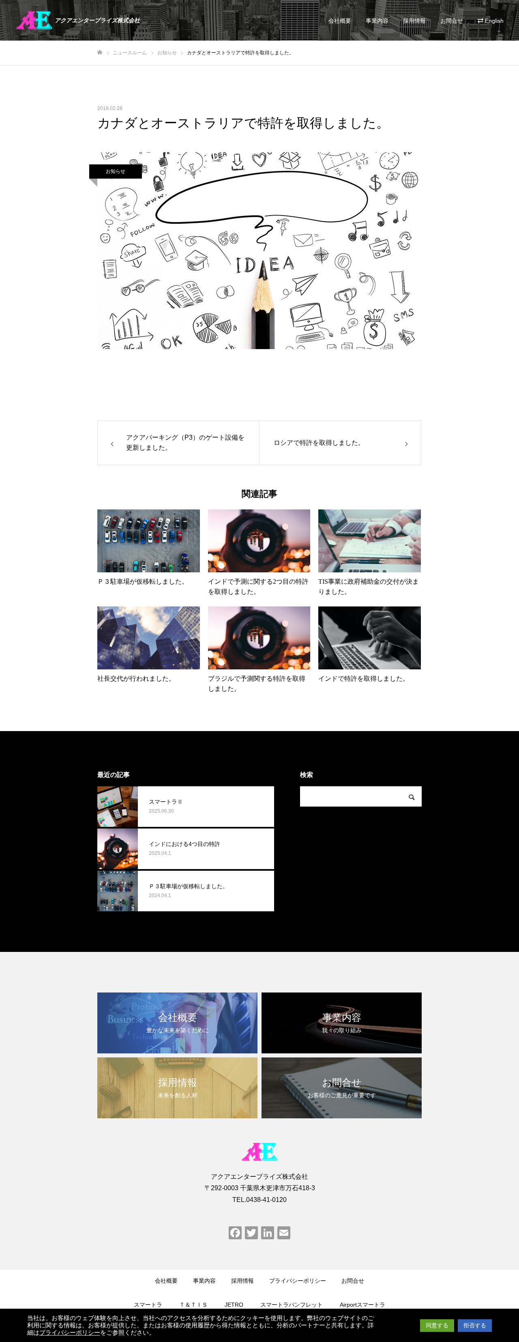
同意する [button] (437, 1325)
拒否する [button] (474, 1325)
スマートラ (148, 1304)
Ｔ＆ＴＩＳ (193, 1304)
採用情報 (414, 20)
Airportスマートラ (362, 1304)
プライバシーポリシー (297, 1280)
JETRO (234, 1304)
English (494, 20)
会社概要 (339, 20)
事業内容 (377, 20)
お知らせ (115, 171)
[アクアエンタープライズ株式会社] (259, 1152)
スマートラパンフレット (291, 1304)
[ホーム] (99, 52)
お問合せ (451, 20)
